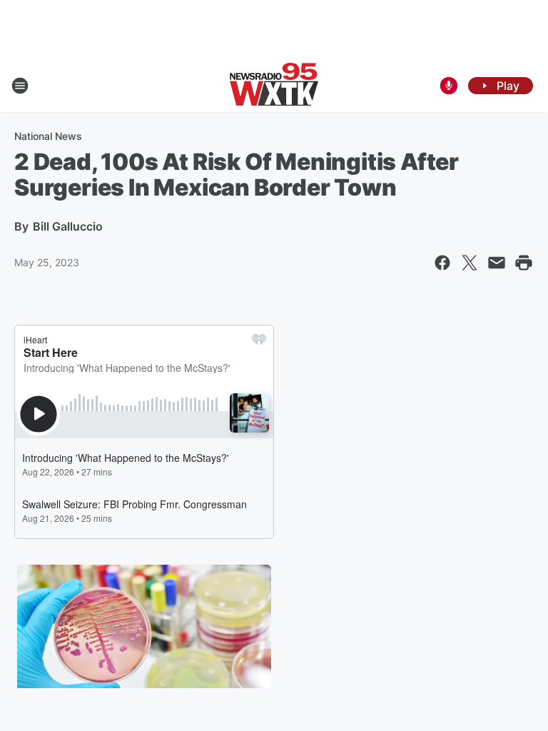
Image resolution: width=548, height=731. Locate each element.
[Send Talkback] (448, 85)
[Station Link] (274, 86)
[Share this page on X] (470, 263)
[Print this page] (524, 263)
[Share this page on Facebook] (442, 263)
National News (48, 136)
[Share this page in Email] (497, 263)
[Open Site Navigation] (20, 85)
